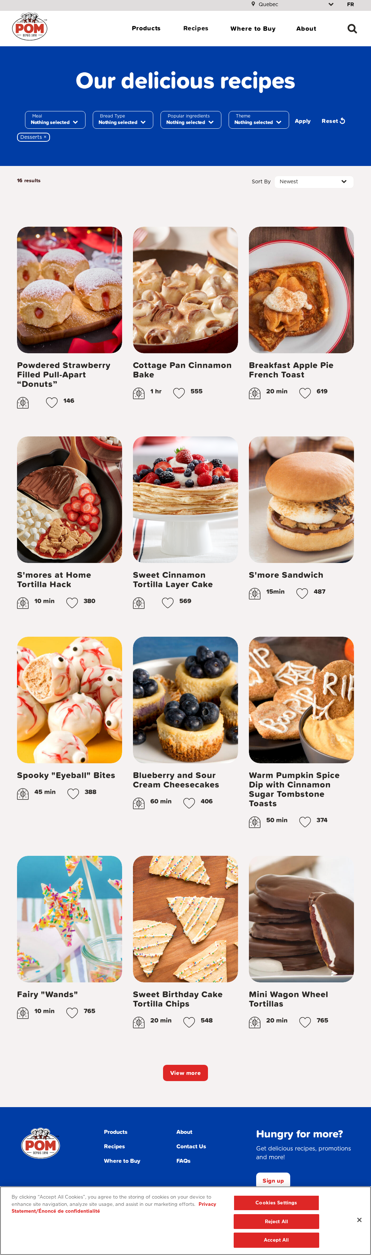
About (306, 28)
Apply (303, 120)
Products (146, 28)
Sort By (261, 181)
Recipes (196, 28)
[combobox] (55, 120)
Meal (37, 116)
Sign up (273, 1180)
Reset (330, 120)
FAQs (183, 1160)
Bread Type (112, 116)
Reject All (276, 1221)
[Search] (352, 29)
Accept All (276, 1240)
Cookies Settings (276, 1202)
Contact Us (191, 1146)
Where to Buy (253, 28)
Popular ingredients (189, 116)
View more (185, 1072)
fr (350, 4)
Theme (243, 116)
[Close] (359, 1220)
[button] (52, 403)
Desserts (35, 137)
